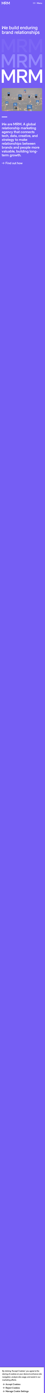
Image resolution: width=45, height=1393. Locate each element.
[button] (13, 163)
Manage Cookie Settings (17, 1391)
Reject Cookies (13, 1388)
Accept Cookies (13, 1384)
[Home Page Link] (6, 3)
